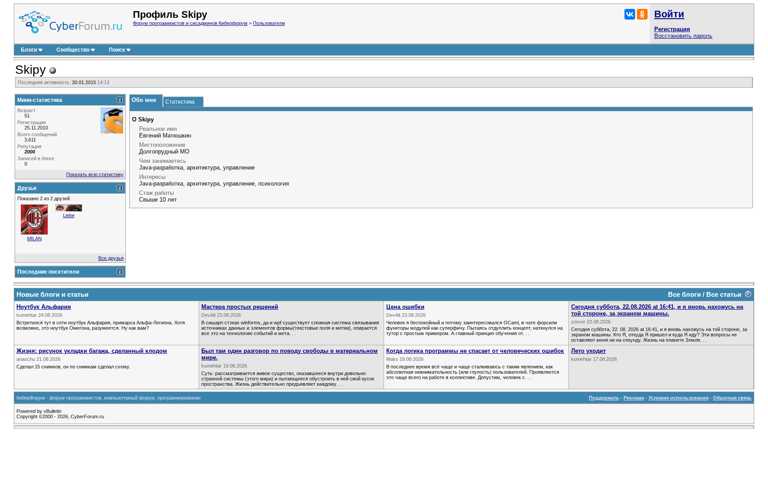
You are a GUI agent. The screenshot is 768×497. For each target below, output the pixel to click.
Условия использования (678, 397)
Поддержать (604, 397)
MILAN (34, 238)
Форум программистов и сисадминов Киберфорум (190, 23)
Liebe (69, 215)
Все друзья (111, 258)
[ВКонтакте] (629, 14)
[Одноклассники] (642, 14)
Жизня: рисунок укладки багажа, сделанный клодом (91, 350)
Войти (669, 14)
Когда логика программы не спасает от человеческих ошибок (475, 350)
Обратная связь (732, 397)
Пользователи (269, 23)
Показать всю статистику (95, 174)
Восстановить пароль (683, 35)
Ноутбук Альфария (43, 306)
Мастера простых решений (239, 306)
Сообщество (72, 50)
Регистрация (672, 29)
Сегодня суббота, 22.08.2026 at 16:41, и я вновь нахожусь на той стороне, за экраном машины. (657, 310)
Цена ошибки (405, 306)
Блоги (29, 50)
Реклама (634, 397)
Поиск (117, 50)
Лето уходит (588, 350)
